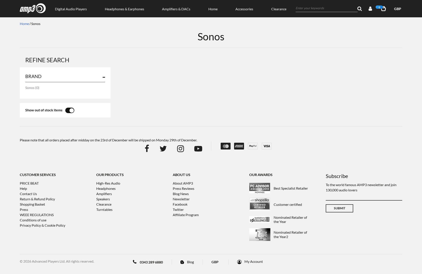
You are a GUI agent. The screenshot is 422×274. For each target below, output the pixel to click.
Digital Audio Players (71, 9)
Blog (190, 262)
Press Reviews (183, 188)
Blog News (181, 194)
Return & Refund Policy (37, 199)
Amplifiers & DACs (176, 9)
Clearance (278, 9)
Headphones (106, 188)
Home (213, 9)
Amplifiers (104, 194)
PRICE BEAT (29, 183)
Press (24, 209)
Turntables (104, 209)
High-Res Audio (108, 183)
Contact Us (28, 194)
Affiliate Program (186, 215)
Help (23, 188)
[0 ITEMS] (384, 8)
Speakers (103, 199)
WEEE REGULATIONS (37, 215)
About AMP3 (183, 183)
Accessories (244, 9)
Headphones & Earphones (124, 9)
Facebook (180, 204)
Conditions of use (33, 220)
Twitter (178, 209)
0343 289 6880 (151, 262)
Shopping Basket (32, 204)
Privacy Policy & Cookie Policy (42, 225)
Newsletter (181, 199)
